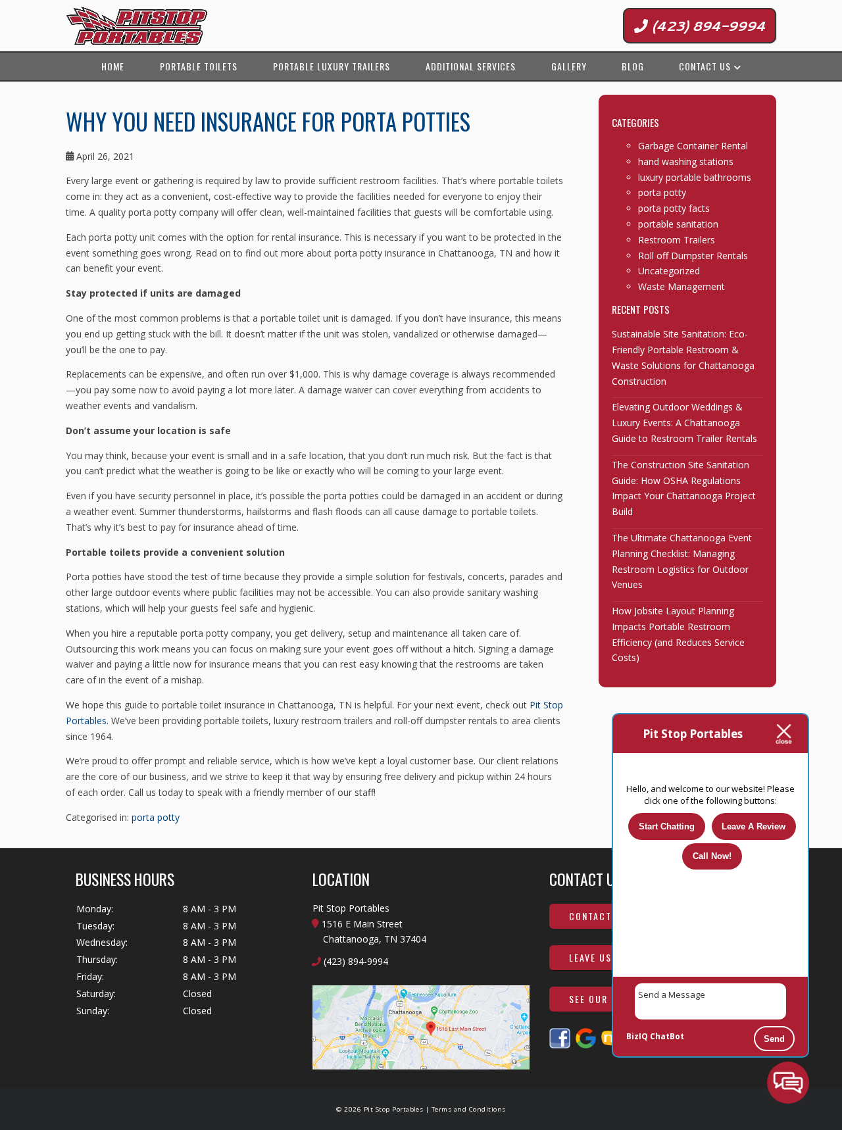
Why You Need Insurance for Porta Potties (268, 121)
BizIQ (637, 1036)
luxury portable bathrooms (694, 177)
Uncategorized (669, 270)
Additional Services (471, 66)
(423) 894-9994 (706, 26)
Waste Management (681, 286)
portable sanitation (678, 224)
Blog (633, 66)
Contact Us (705, 66)
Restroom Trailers (676, 239)
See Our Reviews (610, 999)
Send (774, 1039)
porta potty (156, 817)
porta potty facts (674, 208)
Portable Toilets (198, 66)
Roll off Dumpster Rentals (693, 255)
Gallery (569, 66)
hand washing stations (685, 161)
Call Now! (712, 856)
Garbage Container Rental (693, 145)
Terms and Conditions (469, 1109)
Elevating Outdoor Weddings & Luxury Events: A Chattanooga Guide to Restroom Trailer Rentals (684, 423)
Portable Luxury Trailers (331, 66)
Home (112, 66)
